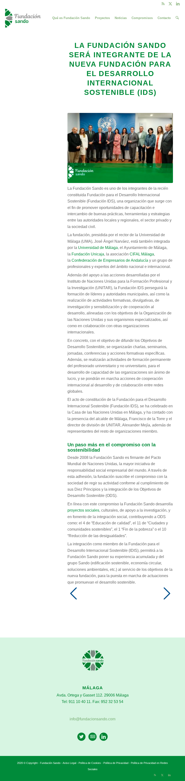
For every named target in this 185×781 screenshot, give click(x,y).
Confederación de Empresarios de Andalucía (110, 260)
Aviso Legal (69, 762)
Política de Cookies (90, 762)
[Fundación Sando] (23, 18)
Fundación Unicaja (88, 254)
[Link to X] (170, 3)
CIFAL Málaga (142, 254)
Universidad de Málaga (98, 248)
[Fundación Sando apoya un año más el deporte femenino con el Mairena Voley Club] (167, 598)
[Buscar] (177, 18)
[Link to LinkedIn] (177, 3)
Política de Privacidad (116, 762)
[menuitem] (71, 18)
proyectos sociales (83, 510)
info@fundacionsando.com (92, 719)
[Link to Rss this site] (163, 3)
